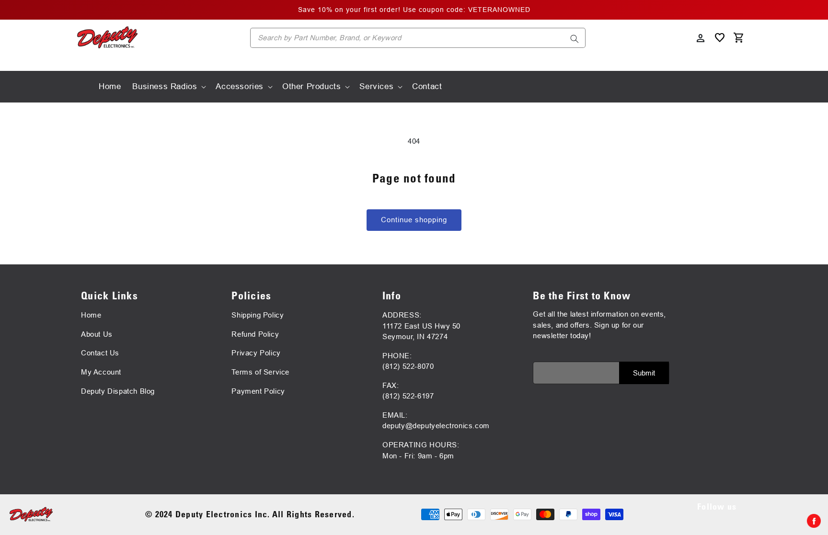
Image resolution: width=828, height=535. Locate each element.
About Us (97, 334)
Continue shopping (414, 220)
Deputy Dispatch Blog (118, 391)
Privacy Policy (255, 353)
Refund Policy (255, 334)
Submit (644, 373)
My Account (101, 372)
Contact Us (100, 353)
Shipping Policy (257, 315)
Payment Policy (258, 391)
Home (91, 315)
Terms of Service (260, 372)
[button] (168, 87)
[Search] (574, 38)
